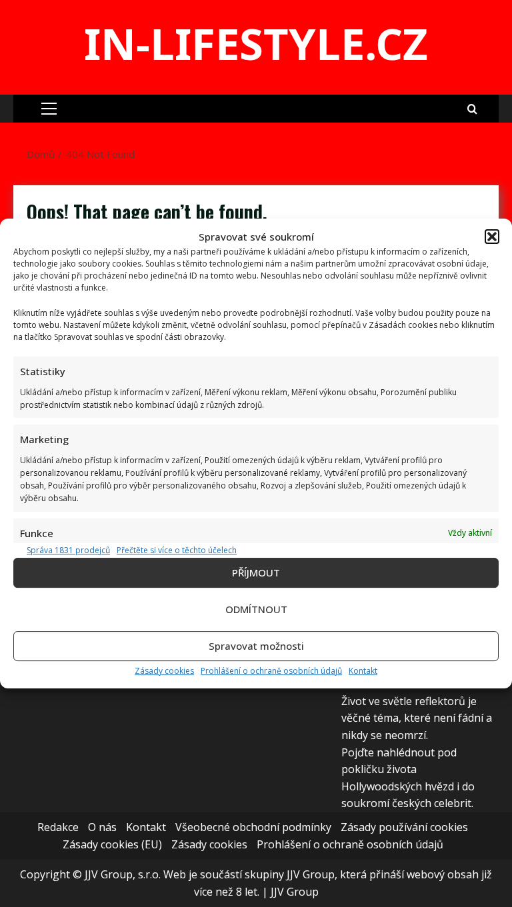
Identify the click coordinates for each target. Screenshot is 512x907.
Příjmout (256, 572)
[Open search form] (472, 108)
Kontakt (363, 670)
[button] (492, 236)
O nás (102, 827)
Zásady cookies (164, 670)
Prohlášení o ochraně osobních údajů (271, 670)
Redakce (58, 827)
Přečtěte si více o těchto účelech (177, 550)
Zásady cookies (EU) (112, 844)
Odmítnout (256, 609)
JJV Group (295, 891)
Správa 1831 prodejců (68, 550)
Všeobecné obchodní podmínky (253, 827)
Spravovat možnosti (256, 645)
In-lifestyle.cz (256, 43)
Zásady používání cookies (404, 827)
